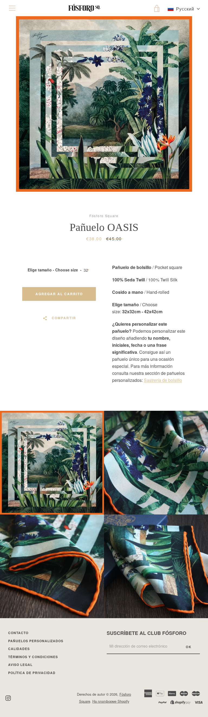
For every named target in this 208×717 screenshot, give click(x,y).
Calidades (19, 648)
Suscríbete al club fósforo (146, 633)
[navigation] (12, 8)
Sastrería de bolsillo (163, 380)
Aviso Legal (20, 664)
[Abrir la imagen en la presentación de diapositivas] (104, 104)
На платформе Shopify (110, 701)
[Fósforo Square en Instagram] (8, 697)
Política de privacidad (32, 672)
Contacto (18, 632)
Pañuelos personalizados (35, 640)
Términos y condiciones (33, 656)
